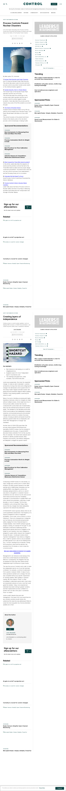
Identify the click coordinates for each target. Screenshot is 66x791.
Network (26, 12)
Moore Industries (39, 50)
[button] (4, 4)
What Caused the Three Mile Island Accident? (17, 162)
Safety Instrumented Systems (10, 19)
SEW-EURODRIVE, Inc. (40, 56)
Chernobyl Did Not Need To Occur (13, 176)
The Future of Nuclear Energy (12, 107)
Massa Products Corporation (42, 48)
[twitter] (17, 43)
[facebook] (12, 43)
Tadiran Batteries (39, 58)
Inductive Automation (40, 44)
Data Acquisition (44, 12)
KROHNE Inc (38, 46)
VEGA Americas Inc (40, 60)
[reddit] (19, 43)
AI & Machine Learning (16, 12)
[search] (6, 4)
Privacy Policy (42, 787)
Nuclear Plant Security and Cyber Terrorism (16, 79)
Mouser (37, 52)
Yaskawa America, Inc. (40, 63)
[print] (30, 43)
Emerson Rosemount (40, 40)
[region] (33, 788)
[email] (22, 43)
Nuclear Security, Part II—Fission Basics (15, 90)
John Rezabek (17, 329)
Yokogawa (37, 65)
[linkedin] (15, 43)
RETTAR (37, 54)
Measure (53, 12)
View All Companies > (48, 68)
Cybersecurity (34, 12)
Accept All (60, 788)
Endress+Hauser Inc (40, 42)
